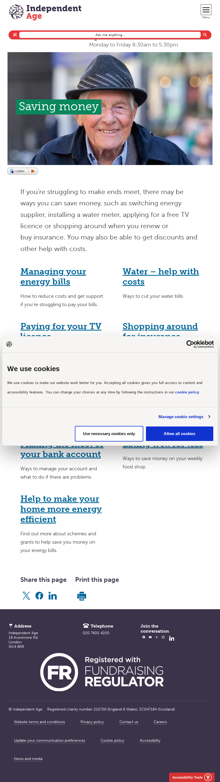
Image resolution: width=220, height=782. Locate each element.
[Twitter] (156, 642)
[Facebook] (144, 642)
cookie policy (187, 392)
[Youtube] (150, 642)
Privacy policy (92, 722)
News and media (28, 758)
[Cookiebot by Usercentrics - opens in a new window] (190, 344)
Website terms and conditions (39, 722)
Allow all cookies (179, 433)
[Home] (45, 13)
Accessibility (150, 740)
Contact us (128, 722)
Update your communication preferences (49, 740)
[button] (23, 171)
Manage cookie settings (181, 416)
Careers (160, 722)
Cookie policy (112, 740)
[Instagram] (163, 642)
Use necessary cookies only (109, 433)
